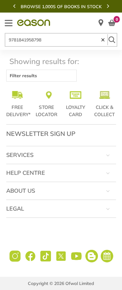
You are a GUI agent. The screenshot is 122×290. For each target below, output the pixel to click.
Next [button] (108, 6)
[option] (61, 6)
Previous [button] (14, 6)
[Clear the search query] (103, 39)
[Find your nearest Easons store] (100, 22)
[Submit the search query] (111, 39)
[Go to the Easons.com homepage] (33, 22)
